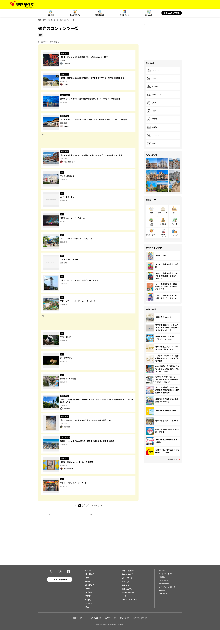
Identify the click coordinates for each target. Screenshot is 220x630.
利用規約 (162, 577)
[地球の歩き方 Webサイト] (21, 4)
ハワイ (155, 103)
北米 (154, 78)
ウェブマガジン (75, 15)
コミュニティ (149, 15)
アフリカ (155, 135)
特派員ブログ (99, 15)
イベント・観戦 (151, 224)
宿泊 (174, 213)
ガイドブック (124, 15)
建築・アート (162, 213)
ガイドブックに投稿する (167, 587)
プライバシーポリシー (166, 574)
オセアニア (156, 95)
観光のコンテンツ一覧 (50, 20)
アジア (154, 119)
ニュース (125, 581)
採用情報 (162, 590)
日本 (154, 143)
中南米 (155, 87)
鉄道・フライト (163, 235)
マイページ (128, 596)
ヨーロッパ (156, 70)
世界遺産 (163, 224)
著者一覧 (125, 585)
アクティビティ (151, 235)
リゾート (155, 111)
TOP (39, 20)
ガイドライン (163, 580)
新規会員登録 (129, 592)
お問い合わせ (163, 593)
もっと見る (172, 459)
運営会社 (162, 570)
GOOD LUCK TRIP (129, 599)
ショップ (174, 235)
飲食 (151, 213)
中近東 (155, 127)
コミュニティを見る (172, 13)
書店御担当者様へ (165, 584)
